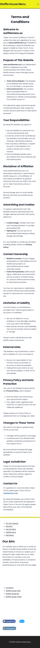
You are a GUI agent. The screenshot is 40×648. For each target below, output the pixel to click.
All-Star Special (12, 523)
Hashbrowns (11, 532)
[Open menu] (38, 4)
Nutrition (9, 526)
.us (13, 33)
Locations (9, 588)
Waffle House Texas (14, 597)
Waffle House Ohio (13, 591)
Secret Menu (11, 529)
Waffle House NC (12, 594)
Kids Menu (10, 535)
